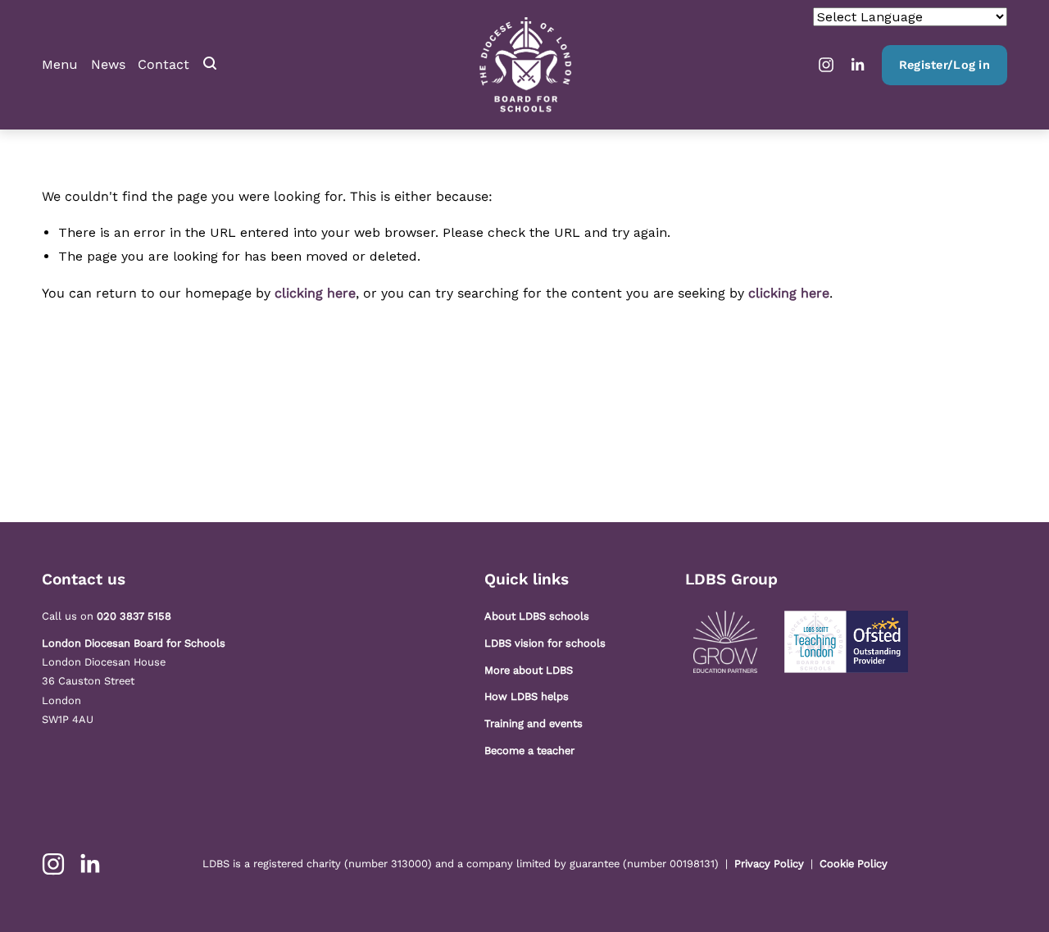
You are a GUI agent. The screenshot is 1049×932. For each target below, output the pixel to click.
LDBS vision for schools (545, 643)
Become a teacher (529, 750)
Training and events (533, 723)
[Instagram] (826, 65)
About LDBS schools (536, 616)
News (108, 64)
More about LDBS (528, 670)
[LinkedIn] (857, 65)
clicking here (315, 293)
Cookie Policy (854, 863)
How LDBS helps (526, 696)
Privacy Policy (769, 863)
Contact (163, 64)
